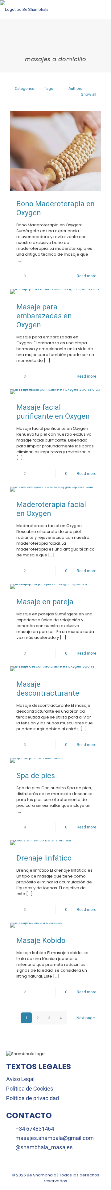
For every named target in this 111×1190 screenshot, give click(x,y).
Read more (86, 276)
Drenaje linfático (44, 858)
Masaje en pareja (44, 601)
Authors (75, 88)
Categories (24, 88)
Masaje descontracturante (47, 689)
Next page (85, 1018)
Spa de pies (35, 775)
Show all (88, 94)
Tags (48, 88)
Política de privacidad (32, 1098)
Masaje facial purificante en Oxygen (53, 412)
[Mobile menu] (102, 9)
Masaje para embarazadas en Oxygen (44, 316)
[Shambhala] (24, 9)
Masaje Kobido (40, 940)
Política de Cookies (29, 1088)
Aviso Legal (20, 1079)
